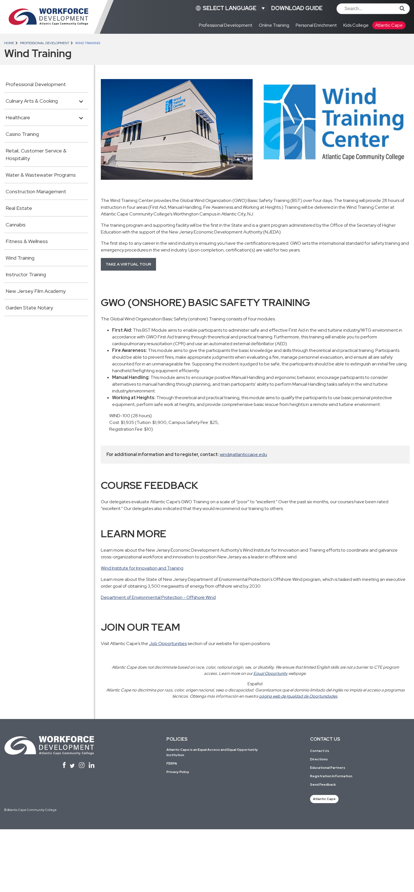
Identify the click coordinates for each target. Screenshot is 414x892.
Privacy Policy (177, 772)
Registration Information (331, 776)
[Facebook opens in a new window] (64, 765)
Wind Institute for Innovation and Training (142, 568)
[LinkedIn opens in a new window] (91, 765)
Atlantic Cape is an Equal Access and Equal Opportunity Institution (212, 752)
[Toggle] (81, 100)
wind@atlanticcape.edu (243, 454)
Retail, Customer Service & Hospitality (36, 154)
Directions (319, 759)
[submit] (402, 8)
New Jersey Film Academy (36, 291)
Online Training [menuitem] (274, 25)
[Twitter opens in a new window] (72, 766)
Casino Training (22, 134)
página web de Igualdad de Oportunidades (298, 696)
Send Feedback (323, 784)
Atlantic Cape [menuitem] (389, 25)
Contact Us (319, 751)
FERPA (171, 763)
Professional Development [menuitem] (225, 25)
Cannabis (16, 224)
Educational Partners (327, 767)
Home (9, 43)
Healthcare (18, 117)
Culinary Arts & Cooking (32, 101)
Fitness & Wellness (27, 241)
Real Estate (19, 208)
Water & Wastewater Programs (41, 175)
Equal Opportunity (270, 673)
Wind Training (20, 258)
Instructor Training (26, 274)
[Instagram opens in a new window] (81, 765)
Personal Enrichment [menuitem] (316, 25)
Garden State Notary (29, 307)
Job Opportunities (168, 643)
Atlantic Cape (324, 799)
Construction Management (36, 191)
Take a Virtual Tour (128, 264)
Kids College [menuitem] (356, 25)
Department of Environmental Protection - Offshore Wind (158, 597)
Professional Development (44, 43)
